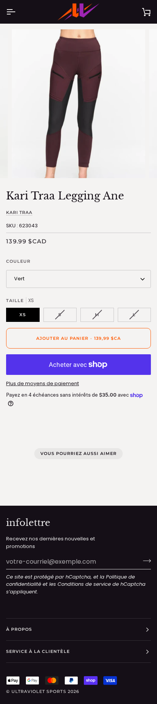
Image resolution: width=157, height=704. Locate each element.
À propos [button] (19, 629)
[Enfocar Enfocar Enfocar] (78, 103)
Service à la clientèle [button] (38, 651)
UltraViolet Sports (38, 691)
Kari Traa (19, 212)
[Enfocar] (26, 163)
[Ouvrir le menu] (17, 12)
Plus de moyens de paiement (42, 383)
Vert (19, 278)
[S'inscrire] (144, 561)
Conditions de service (84, 584)
